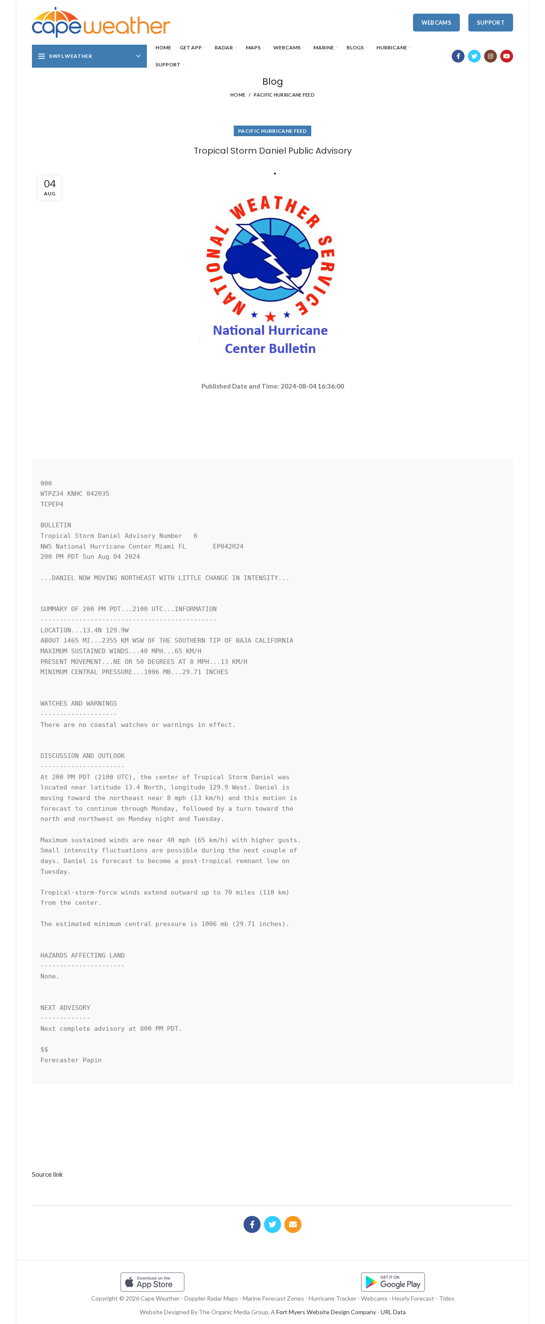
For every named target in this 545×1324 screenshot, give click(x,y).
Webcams (436, 22)
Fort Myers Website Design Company (326, 1311)
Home (237, 94)
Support (491, 22)
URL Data (393, 1311)
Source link (47, 1174)
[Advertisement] (272, 421)
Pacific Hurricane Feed (284, 94)
